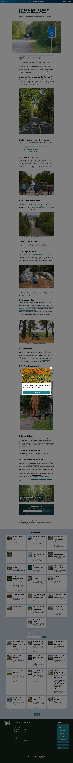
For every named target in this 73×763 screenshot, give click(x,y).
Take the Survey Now (36, 392)
